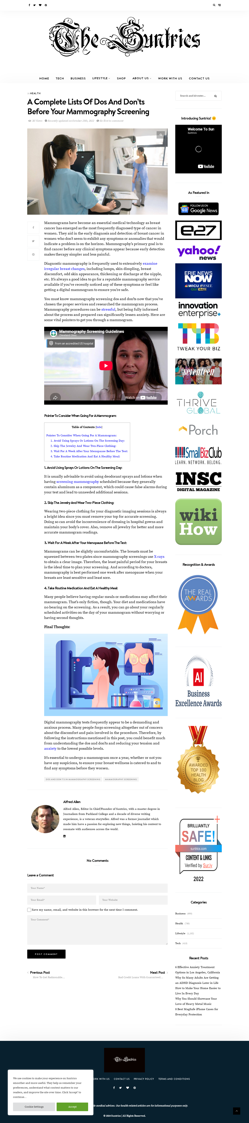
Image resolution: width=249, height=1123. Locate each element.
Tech (60, 78)
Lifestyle (100, 78)
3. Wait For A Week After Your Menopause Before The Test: (89, 451)
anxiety (50, 748)
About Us (140, 78)
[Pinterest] (46, 5)
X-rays (159, 556)
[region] (50, 1092)
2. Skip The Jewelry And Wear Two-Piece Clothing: (83, 446)
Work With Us (170, 78)
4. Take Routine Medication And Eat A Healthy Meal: (85, 456)
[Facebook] (29, 5)
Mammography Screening (121, 779)
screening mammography (77, 482)
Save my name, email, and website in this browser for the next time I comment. (85, 910)
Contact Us (199, 78)
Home (44, 78)
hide (99, 427)
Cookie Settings (34, 1107)
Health (35, 93)
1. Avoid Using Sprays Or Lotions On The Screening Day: (88, 441)
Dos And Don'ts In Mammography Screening (73, 779)
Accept (72, 1107)
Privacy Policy (144, 1079)
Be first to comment (111, 121)
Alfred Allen (71, 801)
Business (78, 78)
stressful (108, 309)
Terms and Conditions (174, 1079)
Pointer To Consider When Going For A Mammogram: (81, 435)
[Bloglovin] (40, 5)
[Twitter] (35, 5)
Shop (121, 78)
